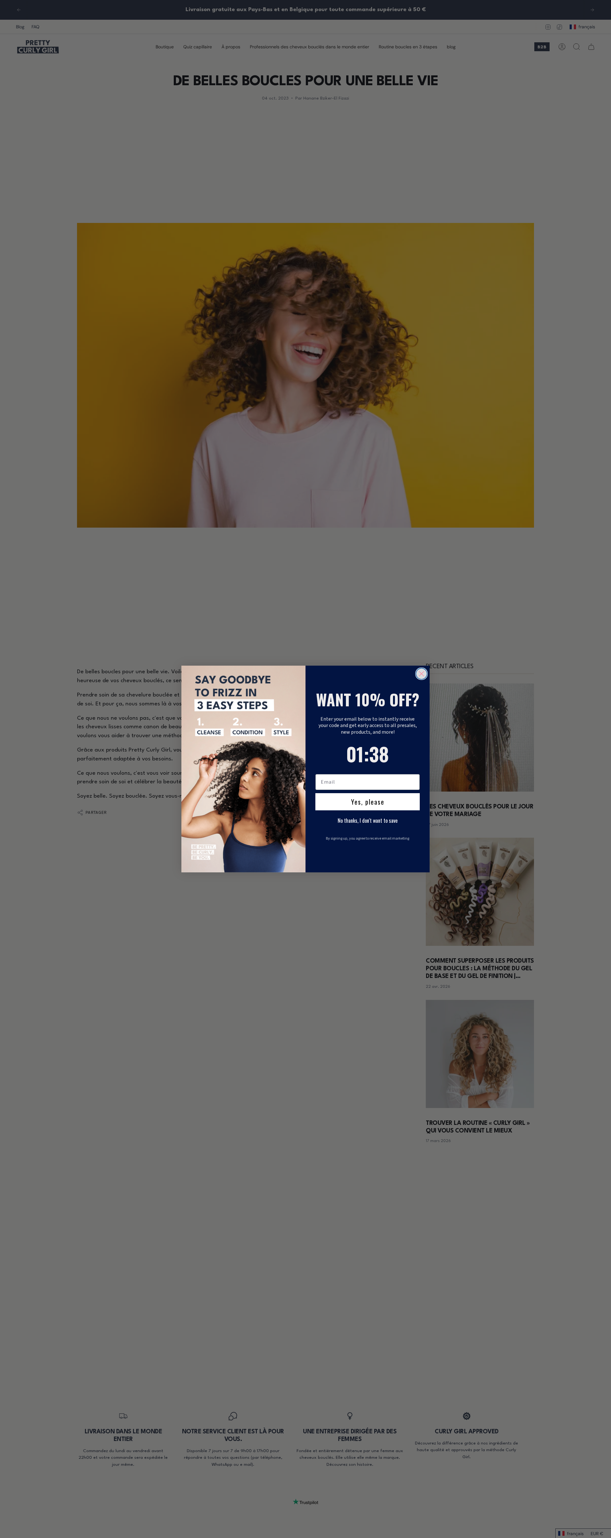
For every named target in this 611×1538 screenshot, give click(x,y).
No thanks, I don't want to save (367, 820)
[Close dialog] (421, 673)
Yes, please (367, 802)
